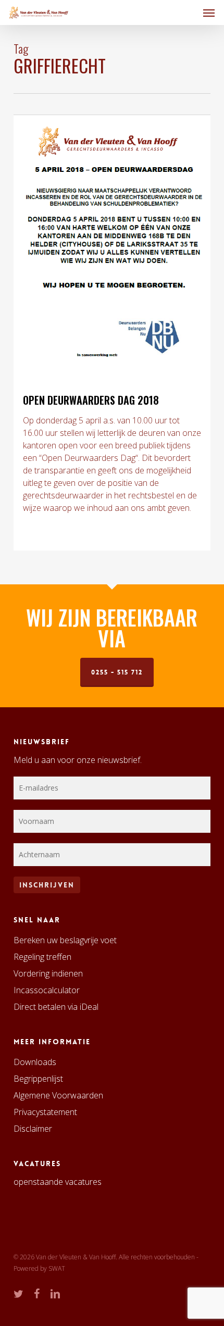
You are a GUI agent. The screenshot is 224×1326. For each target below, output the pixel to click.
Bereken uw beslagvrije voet (65, 940)
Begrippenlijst (38, 1078)
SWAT (56, 1268)
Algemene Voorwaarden (58, 1095)
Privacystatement (45, 1112)
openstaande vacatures (58, 1181)
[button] (209, 12)
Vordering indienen (48, 973)
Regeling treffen (42, 956)
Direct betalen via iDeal (56, 1006)
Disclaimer (33, 1128)
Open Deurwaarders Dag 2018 (91, 400)
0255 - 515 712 (117, 672)
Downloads (35, 1062)
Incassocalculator (47, 990)
